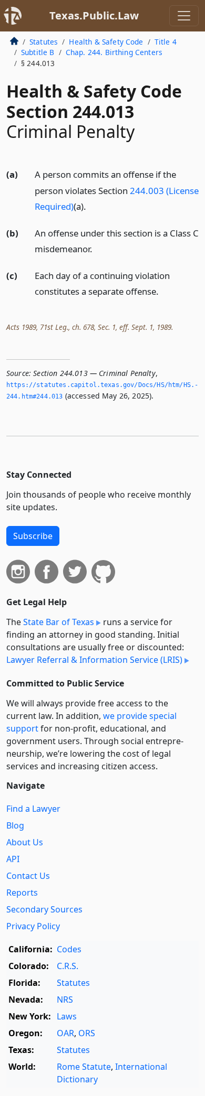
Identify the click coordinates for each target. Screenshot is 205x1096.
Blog (15, 825)
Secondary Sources (44, 909)
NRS (65, 999)
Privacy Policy (33, 926)
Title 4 (166, 42)
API (12, 859)
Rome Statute (84, 1066)
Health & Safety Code (106, 42)
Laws (67, 1016)
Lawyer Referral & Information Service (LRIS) (94, 659)
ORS (86, 1033)
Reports (22, 892)
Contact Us (28, 876)
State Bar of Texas (58, 622)
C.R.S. (67, 966)
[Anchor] (92, 205)
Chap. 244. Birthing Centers (114, 52)
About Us (24, 842)
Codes (69, 949)
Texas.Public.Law (94, 15)
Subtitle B (38, 52)
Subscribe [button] (33, 536)
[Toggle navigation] (184, 15)
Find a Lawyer (33, 808)
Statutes (43, 42)
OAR (65, 1033)
